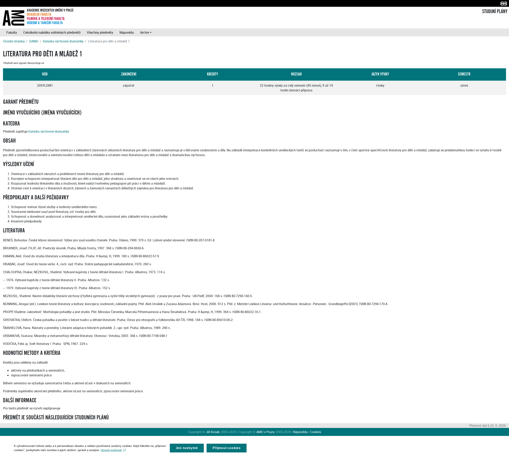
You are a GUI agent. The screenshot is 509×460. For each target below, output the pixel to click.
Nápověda (126, 32)
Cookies (315, 432)
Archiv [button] (144, 32)
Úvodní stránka (14, 41)
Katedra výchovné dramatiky (63, 41)
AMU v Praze (265, 432)
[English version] (503, 3)
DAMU (33, 41)
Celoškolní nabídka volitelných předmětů (52, 32)
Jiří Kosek (213, 432)
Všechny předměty (100, 32)
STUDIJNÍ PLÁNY (494, 11)
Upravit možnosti (111, 450)
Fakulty (11, 32)
